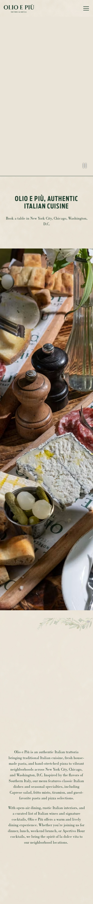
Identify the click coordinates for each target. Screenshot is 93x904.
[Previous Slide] (6, 445)
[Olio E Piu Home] (19, 8)
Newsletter (46, 897)
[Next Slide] (87, 445)
